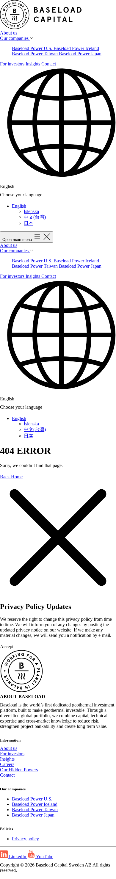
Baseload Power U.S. (33, 48)
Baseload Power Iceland (76, 48)
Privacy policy (25, 838)
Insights (33, 63)
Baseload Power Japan (80, 53)
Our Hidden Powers (19, 769)
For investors (13, 63)
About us (8, 32)
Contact (48, 63)
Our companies (15, 38)
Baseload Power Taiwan (35, 53)
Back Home (11, 476)
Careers (7, 764)
